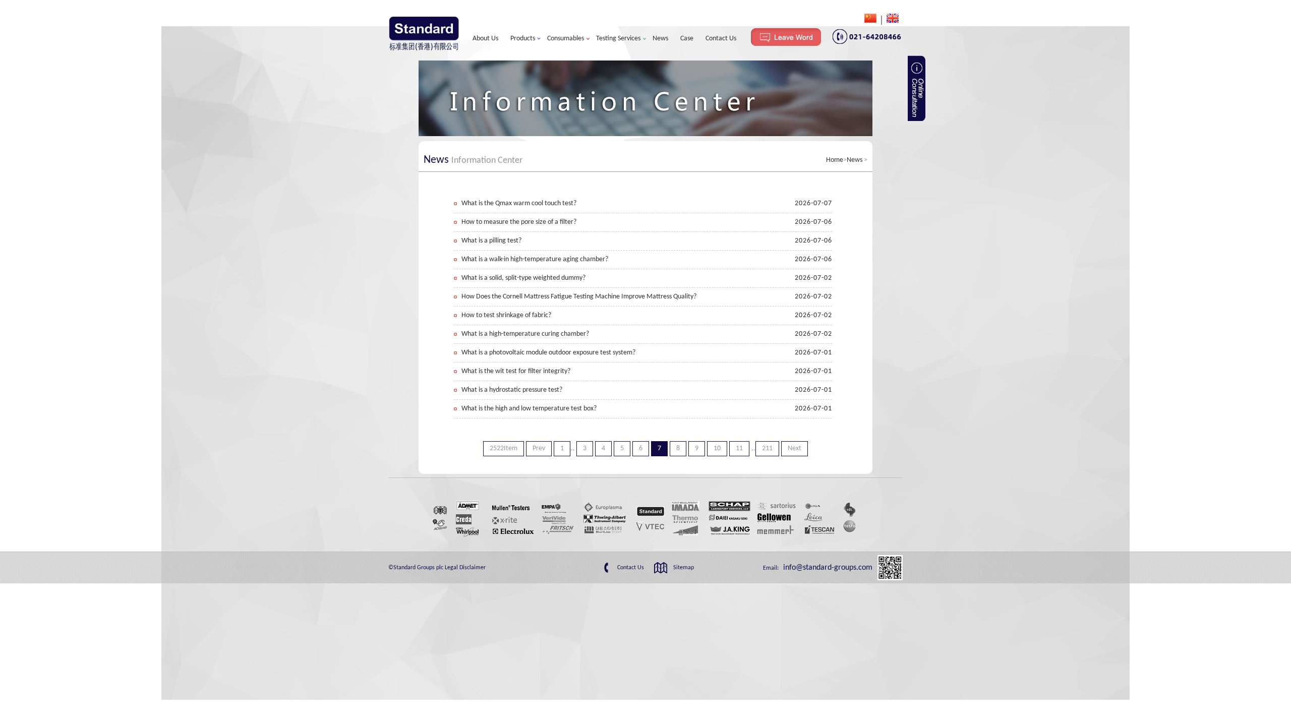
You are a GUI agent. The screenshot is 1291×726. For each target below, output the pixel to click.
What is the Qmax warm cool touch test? (518, 203)
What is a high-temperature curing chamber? (525, 334)
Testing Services (618, 38)
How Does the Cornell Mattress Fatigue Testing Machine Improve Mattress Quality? (578, 296)
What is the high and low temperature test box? (529, 408)
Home (834, 160)
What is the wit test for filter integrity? (515, 371)
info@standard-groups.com (826, 568)
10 (717, 448)
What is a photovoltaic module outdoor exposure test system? (548, 352)
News (660, 38)
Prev (539, 448)
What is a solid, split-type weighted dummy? (523, 278)
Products (522, 38)
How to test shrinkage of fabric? (506, 315)
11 (739, 448)
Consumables (565, 38)
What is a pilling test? (491, 241)
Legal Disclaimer (465, 568)
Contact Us (721, 38)
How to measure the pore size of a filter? (518, 222)
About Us (485, 38)
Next (794, 448)
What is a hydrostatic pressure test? (511, 390)
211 (767, 448)
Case (686, 38)
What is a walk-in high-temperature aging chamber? (534, 259)
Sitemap (683, 568)
